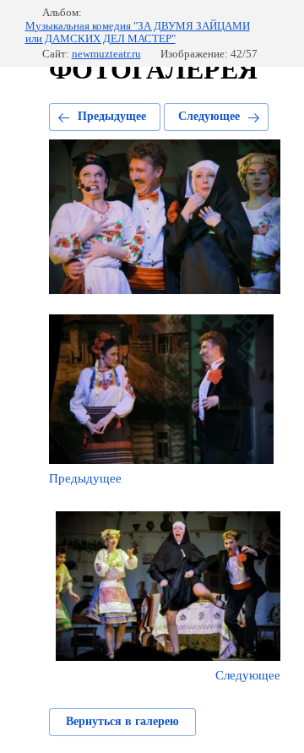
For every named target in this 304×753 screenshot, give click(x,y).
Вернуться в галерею (122, 721)
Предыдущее (112, 116)
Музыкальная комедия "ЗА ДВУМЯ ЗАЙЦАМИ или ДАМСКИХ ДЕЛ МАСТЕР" (137, 32)
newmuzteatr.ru (106, 53)
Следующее (209, 116)
